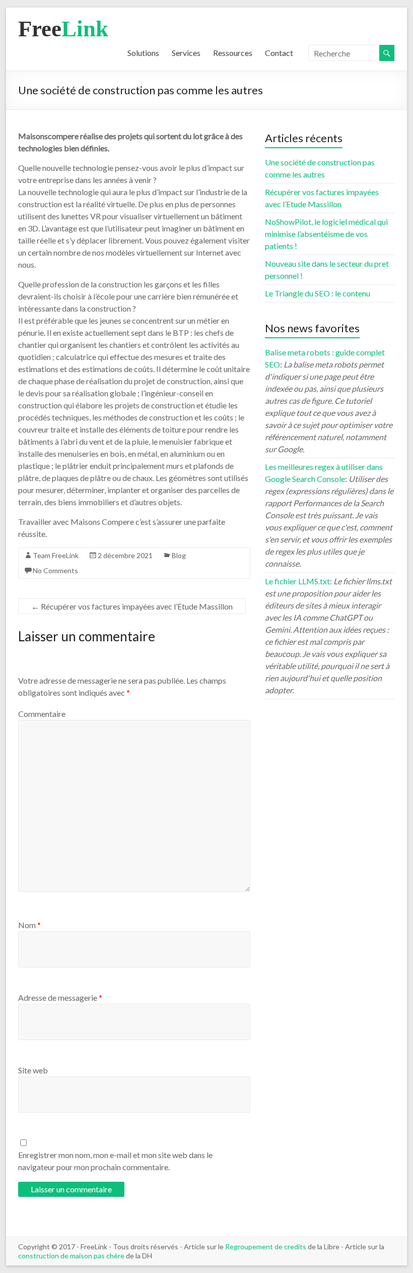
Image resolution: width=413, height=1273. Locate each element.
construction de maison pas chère (71, 1255)
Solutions (143, 52)
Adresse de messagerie (60, 997)
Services (186, 52)
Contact (279, 52)
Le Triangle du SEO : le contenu (317, 293)
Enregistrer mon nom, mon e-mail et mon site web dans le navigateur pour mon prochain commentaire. (115, 1161)
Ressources (232, 52)
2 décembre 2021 (125, 555)
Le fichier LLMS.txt (297, 581)
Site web (33, 1070)
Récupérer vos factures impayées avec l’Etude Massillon (132, 606)
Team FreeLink (56, 555)
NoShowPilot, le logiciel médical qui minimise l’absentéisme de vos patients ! (326, 234)
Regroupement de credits (265, 1246)
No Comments (55, 570)
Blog (179, 555)
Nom (29, 925)
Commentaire (41, 713)
